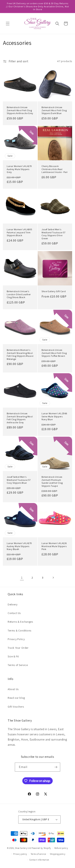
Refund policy (61, 848)
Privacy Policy (16, 639)
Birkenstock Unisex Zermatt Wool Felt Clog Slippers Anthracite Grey (20, 110)
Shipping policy (57, 854)
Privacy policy (20, 854)
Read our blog (16, 697)
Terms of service (38, 854)
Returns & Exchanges (20, 621)
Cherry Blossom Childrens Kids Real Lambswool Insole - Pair (55, 169)
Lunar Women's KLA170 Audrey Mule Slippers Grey (19, 169)
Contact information (39, 859)
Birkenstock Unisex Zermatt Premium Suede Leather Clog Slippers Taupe (52, 481)
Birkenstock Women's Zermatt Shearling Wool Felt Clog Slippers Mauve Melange (20, 354)
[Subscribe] (56, 767)
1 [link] (22, 577)
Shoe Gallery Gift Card (54, 291)
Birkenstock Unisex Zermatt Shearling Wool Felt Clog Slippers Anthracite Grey (20, 418)
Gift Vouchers (16, 706)
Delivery (13, 604)
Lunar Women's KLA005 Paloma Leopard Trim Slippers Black (19, 232)
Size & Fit (13, 656)
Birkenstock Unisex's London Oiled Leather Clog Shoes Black (19, 294)
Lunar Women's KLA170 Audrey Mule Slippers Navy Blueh (19, 546)
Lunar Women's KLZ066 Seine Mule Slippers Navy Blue (54, 416)
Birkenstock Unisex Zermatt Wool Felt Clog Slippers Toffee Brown (54, 353)
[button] (7, 23)
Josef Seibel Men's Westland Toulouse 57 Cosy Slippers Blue (19, 479)
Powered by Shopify (41, 848)
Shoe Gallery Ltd (23, 848)
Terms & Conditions (19, 630)
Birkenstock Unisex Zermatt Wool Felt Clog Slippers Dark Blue (54, 110)
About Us (13, 689)
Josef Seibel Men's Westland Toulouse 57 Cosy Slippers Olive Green (54, 234)
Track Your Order (18, 647)
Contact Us (14, 613)
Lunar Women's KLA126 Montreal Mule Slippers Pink (54, 546)
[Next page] (53, 577)
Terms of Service (18, 665)
